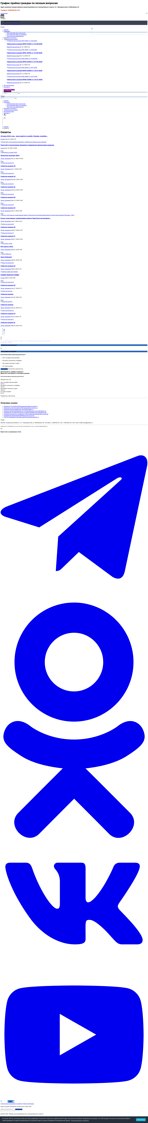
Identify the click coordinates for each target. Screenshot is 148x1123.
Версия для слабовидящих (12, 24)
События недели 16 (8, 266)
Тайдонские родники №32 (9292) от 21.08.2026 (24, 44)
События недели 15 (8, 285)
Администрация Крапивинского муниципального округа (25, 411)
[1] (5, 115)
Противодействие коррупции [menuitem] (16, 33)
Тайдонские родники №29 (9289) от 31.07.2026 (24, 70)
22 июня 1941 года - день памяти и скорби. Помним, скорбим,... (24, 136)
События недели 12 (8, 313)
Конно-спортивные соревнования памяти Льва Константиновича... (26, 218)
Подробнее (4, 13)
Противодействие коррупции (16, 104)
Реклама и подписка (10, 37)
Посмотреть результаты (15, 369)
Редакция (7, 31)
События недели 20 (8, 197)
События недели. (7, 294)
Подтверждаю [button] (141, 1119)
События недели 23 (8, 166)
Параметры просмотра (8, 396)
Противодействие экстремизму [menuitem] (17, 34)
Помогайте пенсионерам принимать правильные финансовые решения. (27, 145)
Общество (7, 91)
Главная (6, 30)
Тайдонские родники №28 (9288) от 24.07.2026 (24, 79)
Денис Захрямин (6, 158)
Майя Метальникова (13, 47)
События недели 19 (8, 208)
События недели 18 (8, 227)
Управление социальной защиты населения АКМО (25, 412)
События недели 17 (8, 236)
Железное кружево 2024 (10, 155)
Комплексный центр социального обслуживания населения (26, 414)
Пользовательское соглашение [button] (80, 1120)
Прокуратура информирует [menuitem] (15, 36)
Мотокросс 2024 (7, 246)
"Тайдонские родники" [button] (11, 39)
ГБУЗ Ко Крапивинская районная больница (21, 417)
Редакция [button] (7, 102)
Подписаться (19, 1109)
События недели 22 (8, 176)
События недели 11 (8, 322)
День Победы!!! (6, 257)
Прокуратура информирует (15, 107)
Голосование (4, 369)
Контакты (7, 87)
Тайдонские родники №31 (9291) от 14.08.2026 (24, 53)
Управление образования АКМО (19, 415)
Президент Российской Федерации (21, 406)
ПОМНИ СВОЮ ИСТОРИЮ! (10, 275)
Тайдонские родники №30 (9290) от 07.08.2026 (24, 62)
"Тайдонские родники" (11, 110)
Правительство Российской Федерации (20, 408)
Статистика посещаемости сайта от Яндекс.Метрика (17, 1103)
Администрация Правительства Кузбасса (18, 409)
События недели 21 (8, 187)
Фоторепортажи (9, 85)
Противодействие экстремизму (17, 105)
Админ (3, 139)
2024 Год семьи (9, 90)
